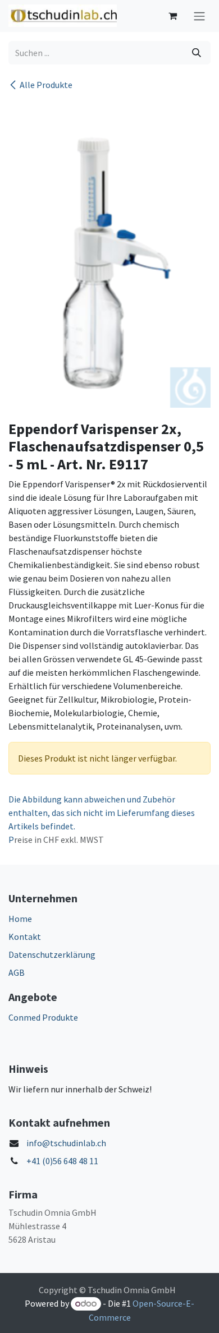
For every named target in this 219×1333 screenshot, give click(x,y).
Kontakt (24, 936)
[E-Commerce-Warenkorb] (172, 15)
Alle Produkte (46, 84)
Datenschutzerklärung (51, 954)
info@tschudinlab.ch (66, 1142)
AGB (16, 972)
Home (20, 918)
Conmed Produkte (43, 1017)
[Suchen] (196, 52)
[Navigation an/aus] (199, 15)
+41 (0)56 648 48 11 (62, 1160)
